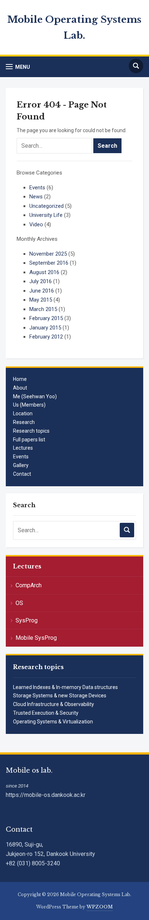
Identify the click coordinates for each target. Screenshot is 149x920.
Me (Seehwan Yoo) (35, 396)
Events (21, 456)
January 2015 (45, 327)
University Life (46, 215)
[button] (18, 67)
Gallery (21, 465)
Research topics (31, 431)
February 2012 (46, 336)
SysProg (27, 620)
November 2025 (48, 254)
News (36, 196)
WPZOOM (99, 907)
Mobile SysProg (36, 637)
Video (36, 224)
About (20, 388)
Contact (22, 474)
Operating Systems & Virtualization (53, 721)
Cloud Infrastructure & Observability (53, 704)
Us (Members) (29, 405)
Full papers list (29, 439)
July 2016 (40, 281)
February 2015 (46, 318)
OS (19, 603)
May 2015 (40, 300)
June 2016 (41, 290)
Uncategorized (46, 206)
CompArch (29, 585)
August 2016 (44, 272)
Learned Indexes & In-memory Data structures (65, 687)
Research (24, 422)
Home (20, 379)
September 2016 (48, 263)
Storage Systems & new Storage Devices (59, 695)
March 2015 (43, 309)
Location (23, 413)
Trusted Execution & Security (45, 713)
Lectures (23, 448)
